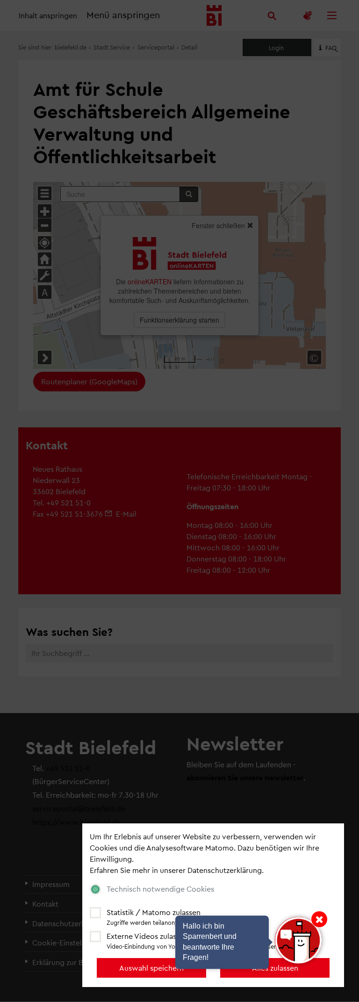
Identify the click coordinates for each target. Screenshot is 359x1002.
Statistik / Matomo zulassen (154, 912)
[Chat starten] (298, 940)
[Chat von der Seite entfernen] (319, 919)
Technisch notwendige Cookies (160, 888)
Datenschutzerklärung (224, 869)
